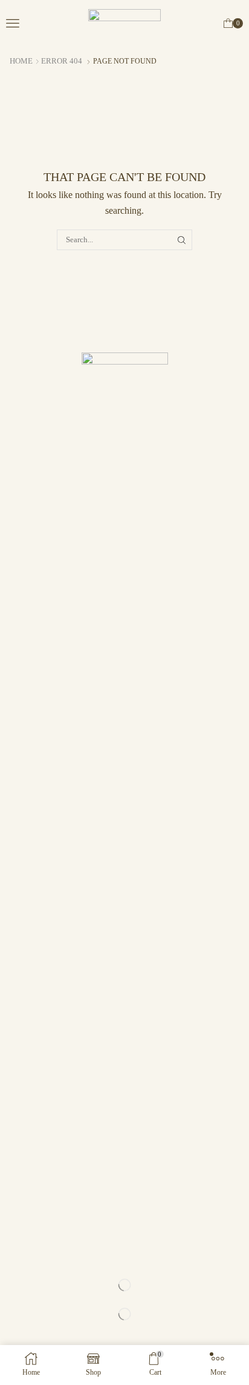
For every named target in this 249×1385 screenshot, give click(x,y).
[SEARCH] (182, 240)
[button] (12, 23)
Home (21, 60)
